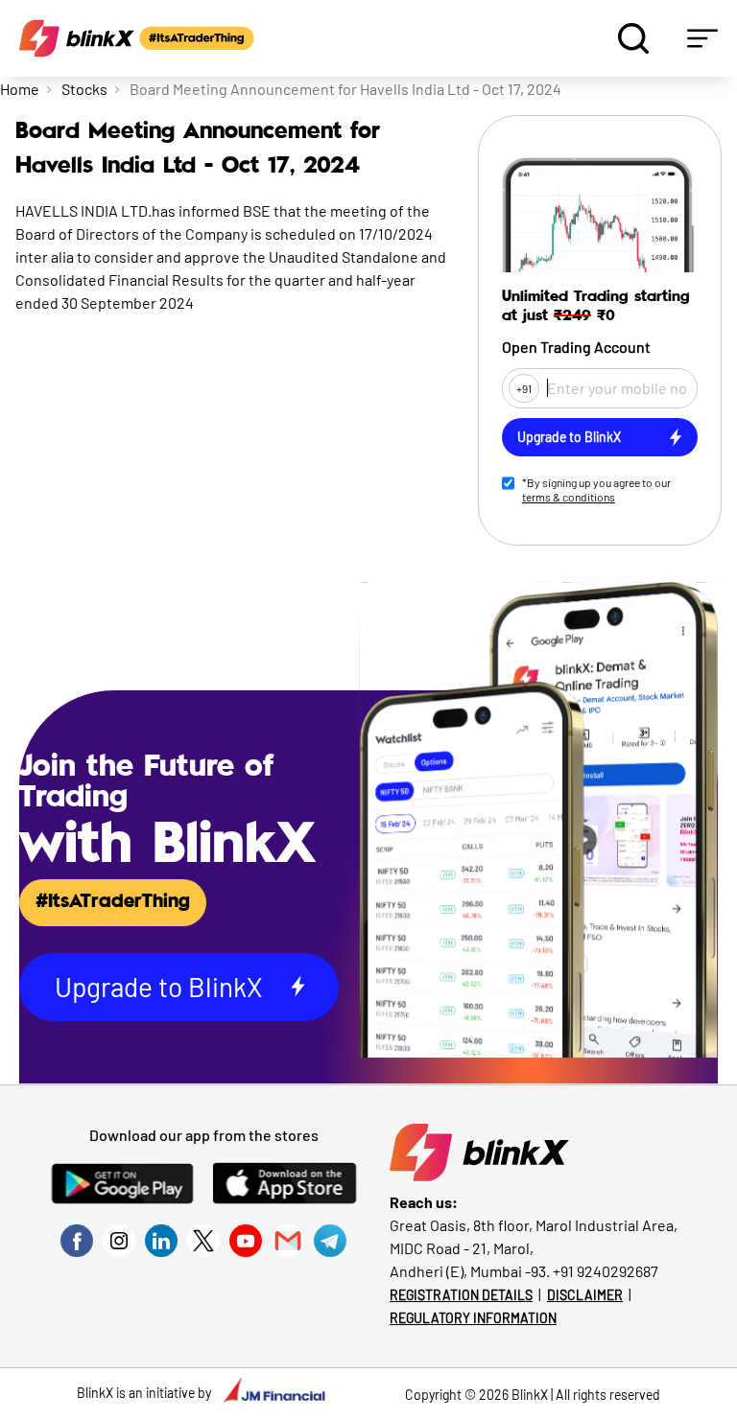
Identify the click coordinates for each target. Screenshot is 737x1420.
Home (19, 89)
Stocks (84, 89)
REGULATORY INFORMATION (473, 1318)
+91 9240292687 (605, 1271)
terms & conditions (568, 496)
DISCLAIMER (585, 1295)
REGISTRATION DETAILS (461, 1295)
